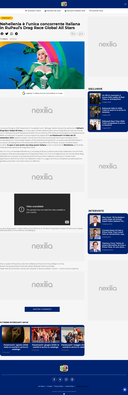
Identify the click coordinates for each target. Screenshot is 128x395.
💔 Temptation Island (32, 11)
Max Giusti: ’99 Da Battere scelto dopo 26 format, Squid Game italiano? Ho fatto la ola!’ (113, 219)
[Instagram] (65, 378)
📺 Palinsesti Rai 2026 (52, 11)
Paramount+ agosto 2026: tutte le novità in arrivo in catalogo (16, 347)
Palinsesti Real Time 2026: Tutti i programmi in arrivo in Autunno (113, 123)
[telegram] (16, 35)
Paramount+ (6, 18)
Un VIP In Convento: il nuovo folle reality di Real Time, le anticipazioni (113, 97)
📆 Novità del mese (96, 11)
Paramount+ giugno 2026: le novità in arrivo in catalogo (45, 346)
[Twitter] (59, 378)
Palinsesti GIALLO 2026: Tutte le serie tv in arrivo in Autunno (114, 110)
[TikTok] (71, 378)
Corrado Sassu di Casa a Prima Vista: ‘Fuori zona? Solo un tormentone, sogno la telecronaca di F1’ (114, 232)
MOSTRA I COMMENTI (42, 309)
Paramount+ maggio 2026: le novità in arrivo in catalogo (75, 346)
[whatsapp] (12, 35)
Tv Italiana (4, 39)
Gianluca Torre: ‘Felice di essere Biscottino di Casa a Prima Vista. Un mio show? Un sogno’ (114, 245)
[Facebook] (53, 378)
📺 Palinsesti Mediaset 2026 (75, 11)
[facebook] (2, 35)
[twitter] (7, 35)
